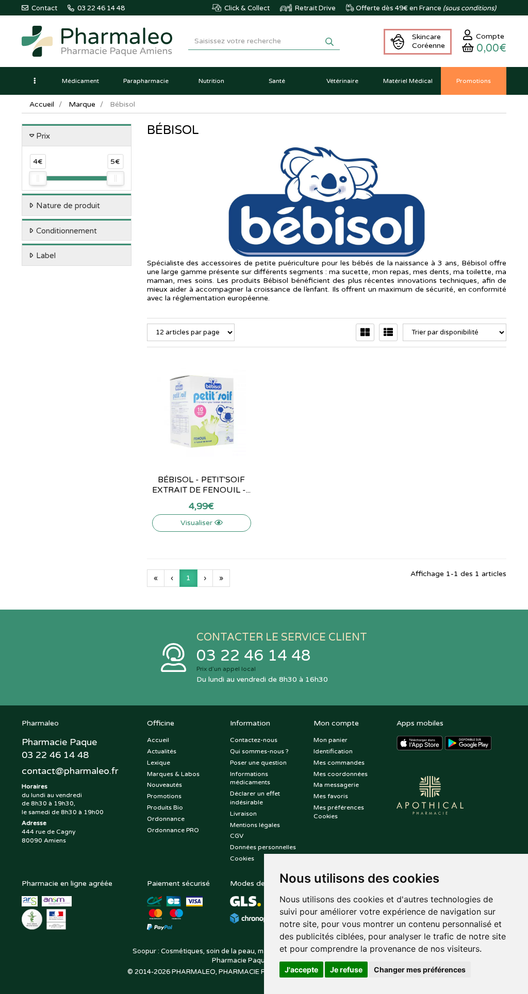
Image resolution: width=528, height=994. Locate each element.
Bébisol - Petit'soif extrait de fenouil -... (201, 485)
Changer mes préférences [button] (420, 969)
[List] (388, 332)
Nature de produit (68, 205)
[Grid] (365, 332)
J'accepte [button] (301, 969)
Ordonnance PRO (173, 830)
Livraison (243, 813)
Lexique (158, 762)
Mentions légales (255, 825)
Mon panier (331, 740)
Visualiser (197, 522)
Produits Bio (165, 807)
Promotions (164, 796)
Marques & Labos (173, 774)
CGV (236, 835)
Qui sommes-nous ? (259, 751)
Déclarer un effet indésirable (255, 798)
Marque (82, 104)
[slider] (37, 178)
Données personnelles (263, 847)
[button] (34, 81)
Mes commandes (339, 762)
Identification (333, 751)
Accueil (41, 104)
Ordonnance (166, 818)
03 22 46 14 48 (253, 655)
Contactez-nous (253, 740)
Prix (43, 136)
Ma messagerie (336, 784)
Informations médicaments (250, 778)
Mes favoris (331, 796)
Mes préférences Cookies (339, 812)
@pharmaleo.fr (70, 771)
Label (46, 255)
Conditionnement (66, 230)
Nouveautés (164, 784)
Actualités (161, 751)
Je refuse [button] (346, 969)
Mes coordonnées (341, 774)
